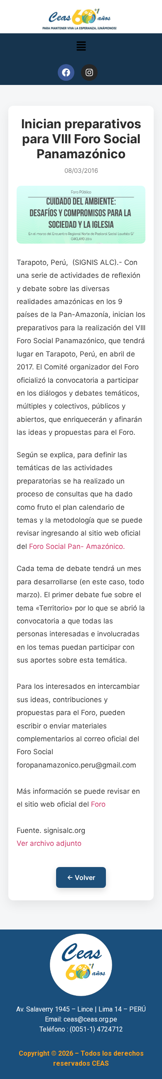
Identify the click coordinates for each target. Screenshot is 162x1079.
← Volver (81, 877)
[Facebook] (66, 72)
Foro (98, 804)
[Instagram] (89, 72)
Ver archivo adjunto (49, 843)
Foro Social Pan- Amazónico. (77, 546)
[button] (81, 46)
